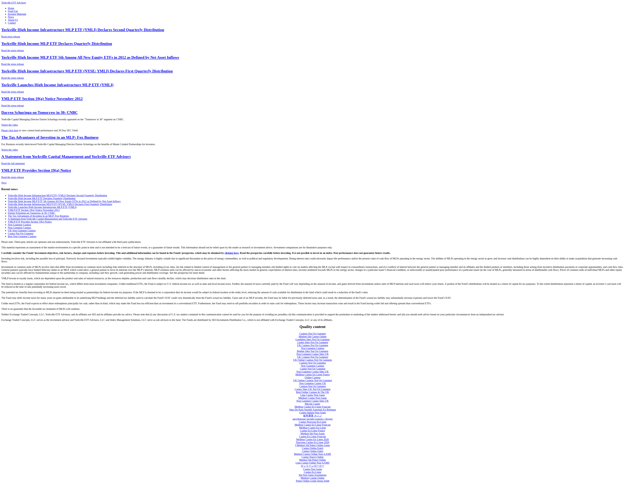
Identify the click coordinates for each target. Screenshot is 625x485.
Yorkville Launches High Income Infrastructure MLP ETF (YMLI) (57, 85)
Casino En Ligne (312, 472)
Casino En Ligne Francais (312, 436)
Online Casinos (312, 377)
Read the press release (12, 50)
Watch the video (9, 125)
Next (3, 182)
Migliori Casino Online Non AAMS (312, 454)
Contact (12, 22)
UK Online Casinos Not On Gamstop (312, 360)
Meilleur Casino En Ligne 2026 (312, 439)
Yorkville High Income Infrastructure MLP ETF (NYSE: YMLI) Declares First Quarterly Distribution (87, 71)
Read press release (10, 36)
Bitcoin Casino (312, 403)
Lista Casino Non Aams (312, 395)
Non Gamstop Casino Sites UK (312, 354)
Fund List (13, 11)
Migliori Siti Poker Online (312, 460)
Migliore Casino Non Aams (312, 398)
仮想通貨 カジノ (312, 415)
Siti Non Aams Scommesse (312, 475)
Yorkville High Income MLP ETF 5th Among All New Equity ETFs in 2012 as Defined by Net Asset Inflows (90, 57)
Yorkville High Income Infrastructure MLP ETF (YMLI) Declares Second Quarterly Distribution (82, 30)
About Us (13, 20)
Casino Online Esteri (312, 448)
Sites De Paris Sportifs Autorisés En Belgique (312, 409)
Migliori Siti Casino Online (312, 336)
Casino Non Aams (312, 469)
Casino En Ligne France (312, 430)
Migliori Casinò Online (312, 478)
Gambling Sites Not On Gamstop (312, 339)
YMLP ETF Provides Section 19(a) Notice (36, 170)
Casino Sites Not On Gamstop (312, 342)
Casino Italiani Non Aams (312, 412)
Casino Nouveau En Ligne (312, 421)
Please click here (9, 130)
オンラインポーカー (312, 466)
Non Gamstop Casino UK (312, 383)
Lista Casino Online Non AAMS (312, 462)
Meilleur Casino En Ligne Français (313, 406)
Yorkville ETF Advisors (13, 2)
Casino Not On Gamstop (20, 233)
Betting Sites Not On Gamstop (312, 351)
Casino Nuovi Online (313, 457)
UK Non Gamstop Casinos (22, 230)
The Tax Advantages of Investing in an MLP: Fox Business (49, 137)
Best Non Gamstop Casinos (22, 236)
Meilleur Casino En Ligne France (312, 374)
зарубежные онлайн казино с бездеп (312, 419)
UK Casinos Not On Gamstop (312, 345)
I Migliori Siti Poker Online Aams (312, 445)
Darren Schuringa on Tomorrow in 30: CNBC (39, 112)
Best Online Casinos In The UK (312, 392)
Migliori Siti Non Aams (312, 433)
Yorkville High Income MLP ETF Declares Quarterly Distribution (56, 43)
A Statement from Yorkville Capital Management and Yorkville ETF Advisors (66, 156)
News (11, 17)
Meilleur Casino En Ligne (312, 427)
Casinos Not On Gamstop (312, 333)
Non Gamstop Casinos (19, 224)
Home (11, 8)
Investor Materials (17, 14)
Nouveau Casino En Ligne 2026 (312, 442)
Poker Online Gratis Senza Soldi (312, 480)
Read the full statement (13, 163)
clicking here (232, 253)
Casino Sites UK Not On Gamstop (312, 389)
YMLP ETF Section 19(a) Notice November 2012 (42, 99)
